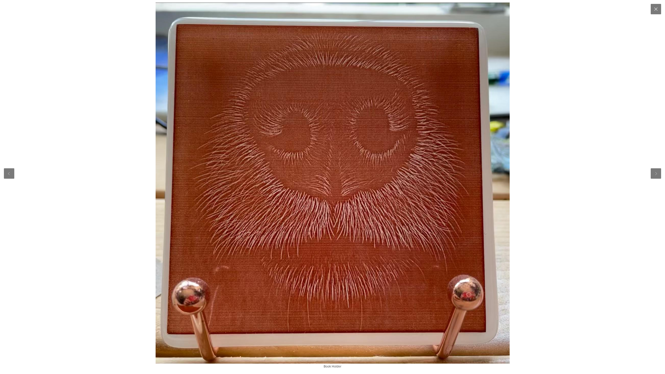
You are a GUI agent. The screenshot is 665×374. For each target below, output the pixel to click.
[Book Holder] (332, 183)
